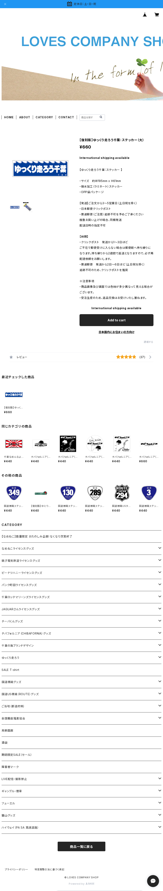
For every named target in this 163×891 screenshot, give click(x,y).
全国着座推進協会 (13, 718)
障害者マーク (10, 767)
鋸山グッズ (8, 815)
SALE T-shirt (10, 669)
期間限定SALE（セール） (17, 754)
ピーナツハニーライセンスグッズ (22, 572)
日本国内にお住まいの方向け (116, 332)
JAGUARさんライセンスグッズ (21, 609)
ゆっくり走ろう (10, 657)
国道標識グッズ (11, 682)
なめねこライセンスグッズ (18, 548)
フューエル (8, 803)
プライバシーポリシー (16, 869)
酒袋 (5, 742)
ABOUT (24, 117)
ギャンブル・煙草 (12, 791)
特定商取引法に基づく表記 (49, 869)
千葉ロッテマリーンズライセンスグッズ (25, 597)
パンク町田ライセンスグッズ (19, 585)
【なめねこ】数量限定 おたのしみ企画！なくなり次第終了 (37, 536)
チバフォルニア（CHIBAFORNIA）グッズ (26, 633)
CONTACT (66, 117)
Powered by (77, 883)
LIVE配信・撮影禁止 (14, 779)
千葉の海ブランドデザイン (18, 645)
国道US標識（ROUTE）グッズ (20, 694)
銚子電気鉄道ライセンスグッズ (21, 560)
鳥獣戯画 (7, 730)
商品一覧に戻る (81, 847)
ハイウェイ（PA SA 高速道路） (20, 827)
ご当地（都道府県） (13, 706)
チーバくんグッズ (12, 621)
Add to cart (117, 320)
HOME (9, 117)
